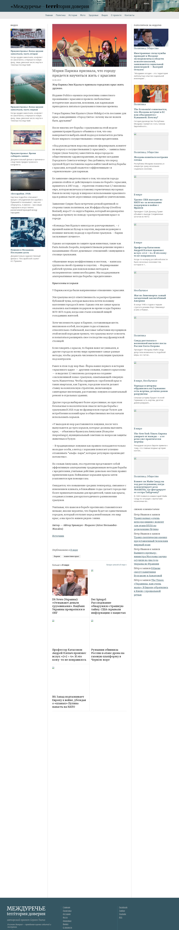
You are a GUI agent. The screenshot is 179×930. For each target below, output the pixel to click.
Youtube (122, 914)
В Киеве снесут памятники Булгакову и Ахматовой (148, 572)
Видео (105, 15)
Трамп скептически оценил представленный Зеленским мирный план (151, 541)
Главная (49, 15)
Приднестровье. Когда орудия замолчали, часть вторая (27, 52)
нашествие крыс (71, 556)
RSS (120, 917)
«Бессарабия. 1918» (21, 193)
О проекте (116, 15)
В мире (74, 550)
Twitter (122, 910)
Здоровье (93, 15)
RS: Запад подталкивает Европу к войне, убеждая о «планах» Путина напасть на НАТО (69, 701)
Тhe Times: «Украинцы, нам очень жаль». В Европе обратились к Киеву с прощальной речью (151, 587)
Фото (82, 15)
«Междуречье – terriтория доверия (50, 6)
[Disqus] (89, 750)
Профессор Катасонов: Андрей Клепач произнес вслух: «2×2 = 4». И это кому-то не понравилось (69, 654)
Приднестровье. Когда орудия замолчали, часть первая (27, 108)
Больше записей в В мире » (117, 565)
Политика (60, 15)
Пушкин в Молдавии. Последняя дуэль (22, 251)
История (73, 15)
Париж (57, 556)
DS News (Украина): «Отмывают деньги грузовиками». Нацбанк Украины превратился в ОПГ (68, 606)
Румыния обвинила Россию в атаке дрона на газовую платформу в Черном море (107, 654)
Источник (58, 536)
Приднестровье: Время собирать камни (23, 154)
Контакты (129, 15)
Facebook (123, 907)
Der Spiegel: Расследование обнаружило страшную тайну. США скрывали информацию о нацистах (108, 606)
